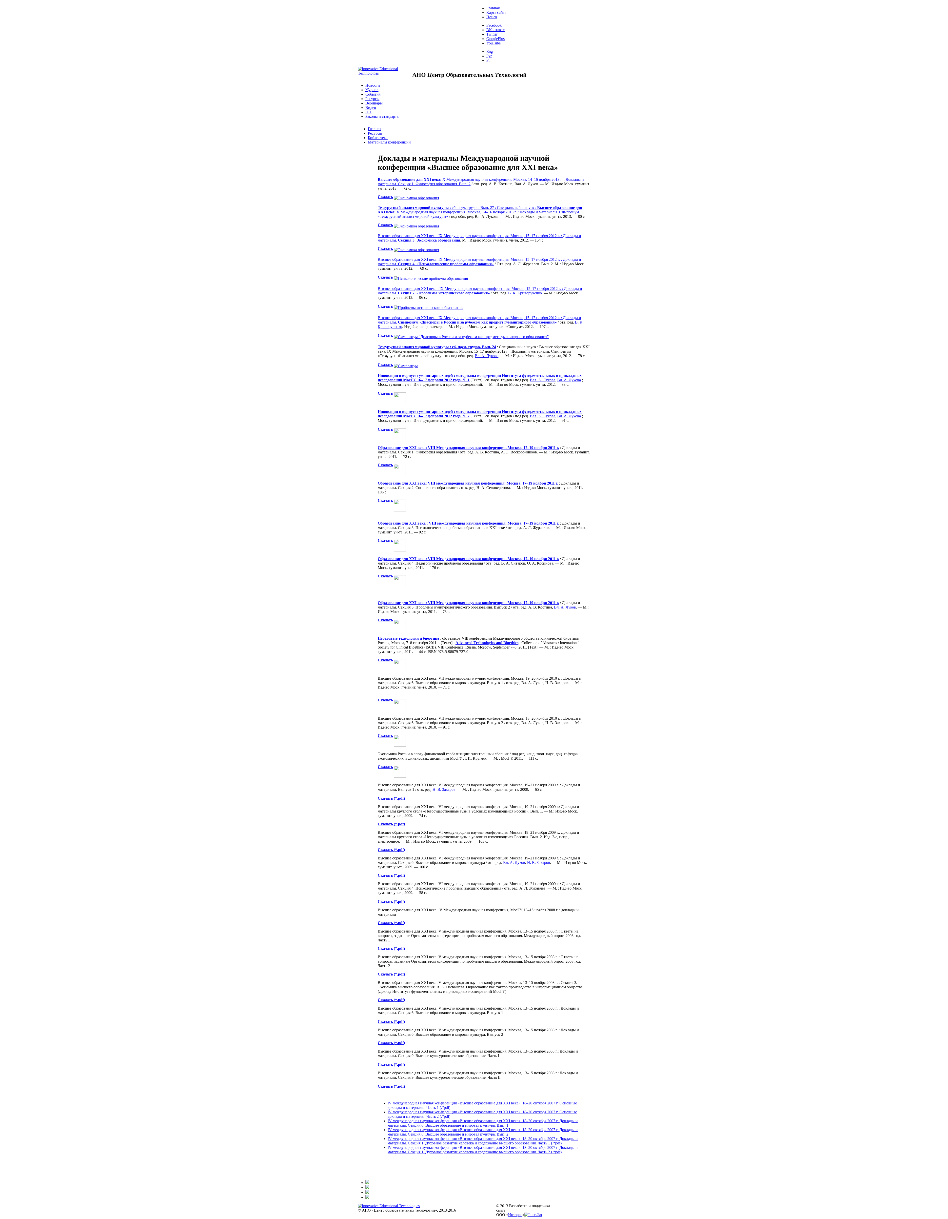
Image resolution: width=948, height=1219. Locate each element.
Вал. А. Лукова (542, 380)
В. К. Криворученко (525, 293)
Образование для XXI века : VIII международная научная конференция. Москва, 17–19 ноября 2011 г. (468, 523)
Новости (372, 85)
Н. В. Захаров (444, 789)
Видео (370, 107)
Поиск (491, 17)
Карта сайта (496, 12)
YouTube (493, 43)
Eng (489, 51)
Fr (488, 60)
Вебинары (374, 103)
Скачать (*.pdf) (391, 923)
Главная (493, 8)
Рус (489, 56)
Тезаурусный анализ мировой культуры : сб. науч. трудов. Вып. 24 (437, 347)
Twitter (491, 34)
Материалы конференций (389, 142)
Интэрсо (515, 1215)
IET (368, 112)
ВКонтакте (495, 30)
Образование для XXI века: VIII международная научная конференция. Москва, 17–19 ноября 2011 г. (468, 483)
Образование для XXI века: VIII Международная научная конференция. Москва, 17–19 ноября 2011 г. (468, 448)
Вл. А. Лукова (486, 356)
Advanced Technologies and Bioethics (486, 643)
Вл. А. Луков (565, 607)
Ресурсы (372, 99)
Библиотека (378, 138)
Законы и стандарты (382, 116)
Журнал (371, 90)
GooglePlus (495, 39)
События (372, 94)
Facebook (494, 25)
